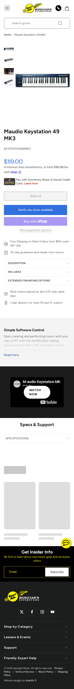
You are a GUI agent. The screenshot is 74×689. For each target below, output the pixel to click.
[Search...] (60, 23)
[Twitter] (21, 611)
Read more (11, 355)
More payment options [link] (36, 230)
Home (7, 34)
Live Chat (66, 543)
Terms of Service (24, 671)
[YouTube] (52, 611)
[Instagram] (42, 611)
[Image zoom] (42, 80)
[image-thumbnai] (9, 49)
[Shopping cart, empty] (65, 8)
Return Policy (45, 671)
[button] (7, 8)
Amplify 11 (30, 680)
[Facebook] (32, 611)
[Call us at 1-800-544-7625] (58, 8)
